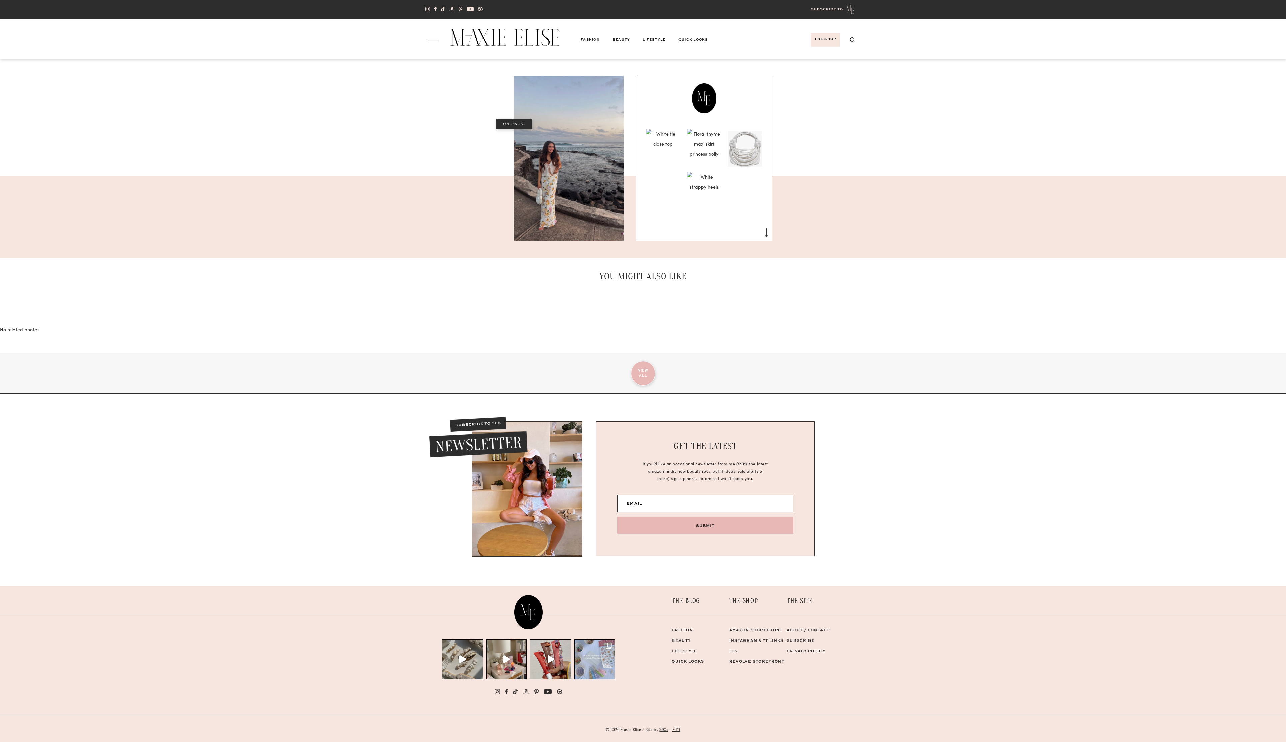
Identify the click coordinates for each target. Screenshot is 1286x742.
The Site (800, 601)
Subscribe (801, 640)
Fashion (682, 629)
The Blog (686, 601)
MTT (676, 729)
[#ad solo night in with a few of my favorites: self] (506, 659)
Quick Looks (688, 661)
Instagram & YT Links (756, 640)
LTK (733, 650)
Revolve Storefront (756, 661)
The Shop (743, 601)
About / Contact (808, 629)
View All (643, 373)
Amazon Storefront (756, 629)
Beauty (681, 640)
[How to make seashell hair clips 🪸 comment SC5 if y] (462, 659)
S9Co (663, 729)
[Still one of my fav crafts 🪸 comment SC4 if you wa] (550, 659)
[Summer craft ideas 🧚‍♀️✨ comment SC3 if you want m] (594, 659)
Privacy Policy (806, 650)
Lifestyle (684, 650)
